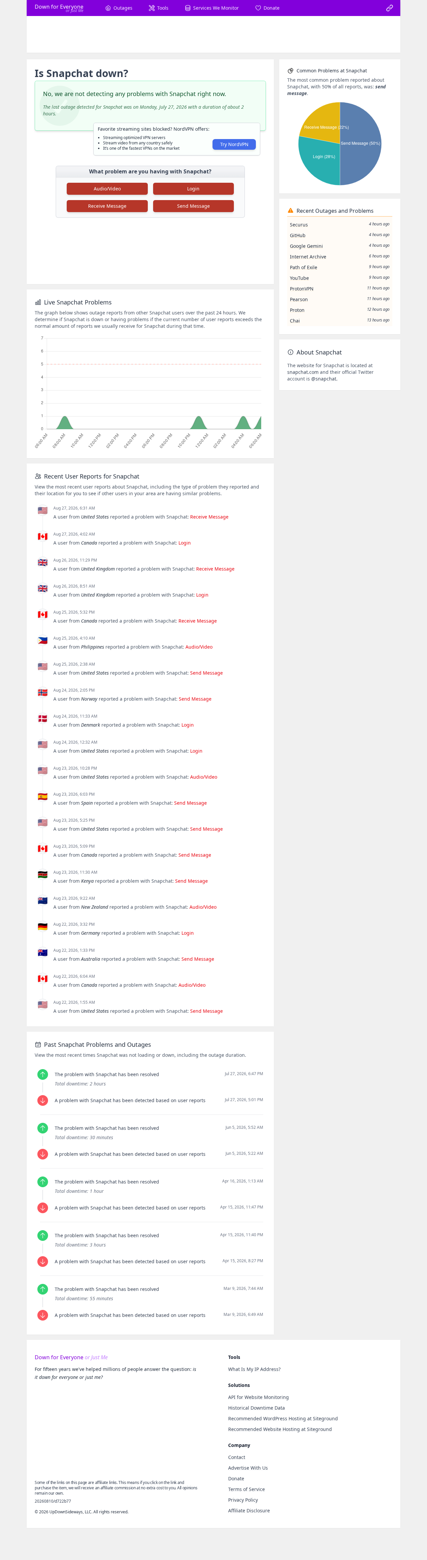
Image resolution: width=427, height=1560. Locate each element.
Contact (236, 1457)
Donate (236, 1478)
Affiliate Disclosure (249, 1510)
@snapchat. (324, 378)
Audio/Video (107, 188)
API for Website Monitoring (258, 1397)
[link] (389, 8)
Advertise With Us (248, 1468)
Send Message (193, 206)
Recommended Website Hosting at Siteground (280, 1429)
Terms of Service (246, 1489)
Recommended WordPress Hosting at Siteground (283, 1418)
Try (234, 144)
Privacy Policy (243, 1500)
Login (193, 188)
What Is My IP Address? (254, 1369)
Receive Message (107, 206)
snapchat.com (303, 372)
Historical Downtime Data (256, 1408)
